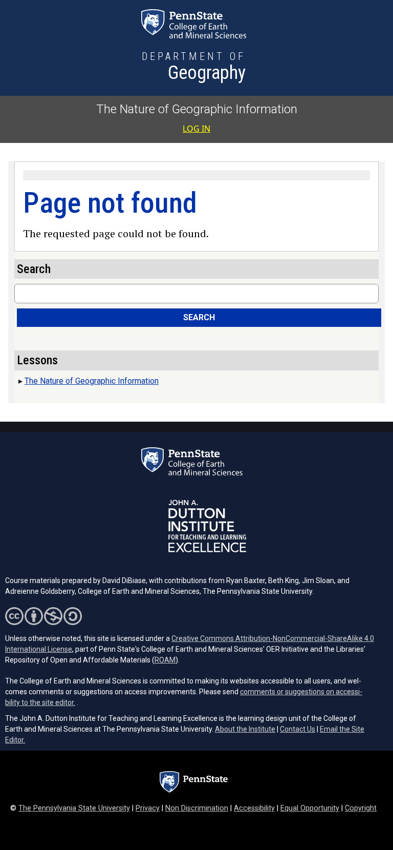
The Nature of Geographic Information (196, 109)
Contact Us (297, 729)
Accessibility (254, 808)
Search (199, 317)
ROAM (165, 660)
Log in (196, 128)
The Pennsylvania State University (74, 808)
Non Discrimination (196, 808)
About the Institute (245, 729)
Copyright (361, 808)
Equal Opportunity (309, 808)
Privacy (148, 808)
